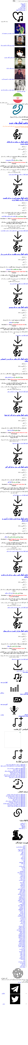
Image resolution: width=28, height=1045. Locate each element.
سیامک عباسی (22, 892)
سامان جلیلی (22, 891)
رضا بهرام (23, 883)
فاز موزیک (23, 3)
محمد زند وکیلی (21, 937)
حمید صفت (22, 876)
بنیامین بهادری (22, 866)
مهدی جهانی (22, 952)
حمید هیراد (23, 875)
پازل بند (23, 868)
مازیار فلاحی (22, 920)
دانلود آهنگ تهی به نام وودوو (18, 307)
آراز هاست (23, 823)
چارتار (24, 869)
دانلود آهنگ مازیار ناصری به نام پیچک (15, 631)
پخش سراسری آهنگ (20, 10)
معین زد (23, 947)
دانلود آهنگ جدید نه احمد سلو (19, 799)
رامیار (24, 881)
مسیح (24, 924)
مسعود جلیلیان (22, 943)
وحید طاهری (16, 269)
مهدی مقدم (22, 954)
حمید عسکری (22, 873)
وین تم (19, 982)
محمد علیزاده (22, 938)
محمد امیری (20, 216)
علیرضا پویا (22, 913)
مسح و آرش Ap (21, 945)
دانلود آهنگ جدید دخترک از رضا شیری (17, 802)
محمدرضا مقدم (21, 934)
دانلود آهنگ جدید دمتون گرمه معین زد (17, 798)
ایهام (24, 861)
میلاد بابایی (23, 959)
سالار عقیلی (22, 890)
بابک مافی (17, 377)
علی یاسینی (22, 912)
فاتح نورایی (22, 917)
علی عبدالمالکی (21, 909)
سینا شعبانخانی (22, 897)
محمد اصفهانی (22, 933)
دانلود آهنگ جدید (23, 156)
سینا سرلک (22, 895)
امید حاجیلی (22, 854)
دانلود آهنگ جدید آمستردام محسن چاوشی (16, 794)
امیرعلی (23, 852)
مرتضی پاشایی (22, 927)
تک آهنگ (23, 5)
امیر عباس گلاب (21, 850)
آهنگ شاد (23, 6)
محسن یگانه (22, 932)
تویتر (4, 1003)
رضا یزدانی (22, 886)
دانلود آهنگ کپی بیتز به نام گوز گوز (16, 467)
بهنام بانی (23, 867)
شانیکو (23, 903)
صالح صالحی (22, 904)
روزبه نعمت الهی (21, 889)
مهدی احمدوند (22, 951)
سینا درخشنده (22, 896)
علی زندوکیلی (22, 910)
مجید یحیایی (22, 923)
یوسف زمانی (22, 966)
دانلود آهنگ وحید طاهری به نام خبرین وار (14, 254)
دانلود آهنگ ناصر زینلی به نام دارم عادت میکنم (15, 776)
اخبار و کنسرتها (21, 8)
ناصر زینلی (17, 593)
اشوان (23, 848)
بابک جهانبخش (22, 862)
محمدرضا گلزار (21, 936)
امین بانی (23, 857)
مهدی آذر (23, 950)
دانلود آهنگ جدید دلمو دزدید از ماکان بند (16, 797)
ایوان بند (23, 859)
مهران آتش (22, 956)
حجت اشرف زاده (21, 872)
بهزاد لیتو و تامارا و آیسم (14, 536)
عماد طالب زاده (21, 905)
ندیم (24, 960)
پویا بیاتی (23, 964)
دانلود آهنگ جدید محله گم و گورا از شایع (16, 806)
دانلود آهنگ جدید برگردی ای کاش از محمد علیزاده (14, 803)
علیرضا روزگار (22, 914)
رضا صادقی (22, 885)
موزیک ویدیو (22, 7)
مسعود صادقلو (22, 941)
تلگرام (3, 993)
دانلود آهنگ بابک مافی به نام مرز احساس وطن (15, 771)
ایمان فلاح (23, 858)
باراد (24, 864)
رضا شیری (22, 887)
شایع (16, 430)
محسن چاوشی (22, 931)
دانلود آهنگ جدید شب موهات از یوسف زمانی (15, 800)
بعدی (18, 670)
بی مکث (17, 160)
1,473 (23, 670)
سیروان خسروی (21, 894)
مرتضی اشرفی (21, 926)
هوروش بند (22, 963)
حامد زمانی (22, 878)
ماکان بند (23, 922)
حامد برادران (22, 877)
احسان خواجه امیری (20, 846)
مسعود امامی (22, 940)
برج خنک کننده (22, 828)
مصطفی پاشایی (21, 946)
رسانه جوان (22, 824)
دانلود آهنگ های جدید (18, 123)
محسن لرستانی (21, 928)
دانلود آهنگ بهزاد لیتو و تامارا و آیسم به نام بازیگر (14, 774)
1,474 (20, 670)
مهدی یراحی (22, 955)
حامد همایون (22, 871)
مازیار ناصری (15, 646)
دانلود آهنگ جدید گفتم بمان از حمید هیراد (16, 804)
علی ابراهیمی (22, 906)
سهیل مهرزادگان (21, 900)
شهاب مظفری (22, 901)
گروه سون (23, 965)
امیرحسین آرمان (21, 849)
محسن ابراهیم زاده (21, 929)
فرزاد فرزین (22, 918)
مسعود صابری (22, 942)
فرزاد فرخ (23, 919)
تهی (15, 322)
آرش (24, 845)
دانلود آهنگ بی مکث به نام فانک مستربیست (15, 764)
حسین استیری (22, 880)
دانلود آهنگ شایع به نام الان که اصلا (16, 415)
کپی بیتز (15, 482)
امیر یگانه (23, 853)
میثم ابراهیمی (22, 957)
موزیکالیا (23, 825)
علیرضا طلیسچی (21, 915)
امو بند (23, 855)
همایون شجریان (21, 961)
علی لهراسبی (22, 908)
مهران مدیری (22, 949)
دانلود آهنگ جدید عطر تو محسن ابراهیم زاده (15, 795)
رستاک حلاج (22, 882)
